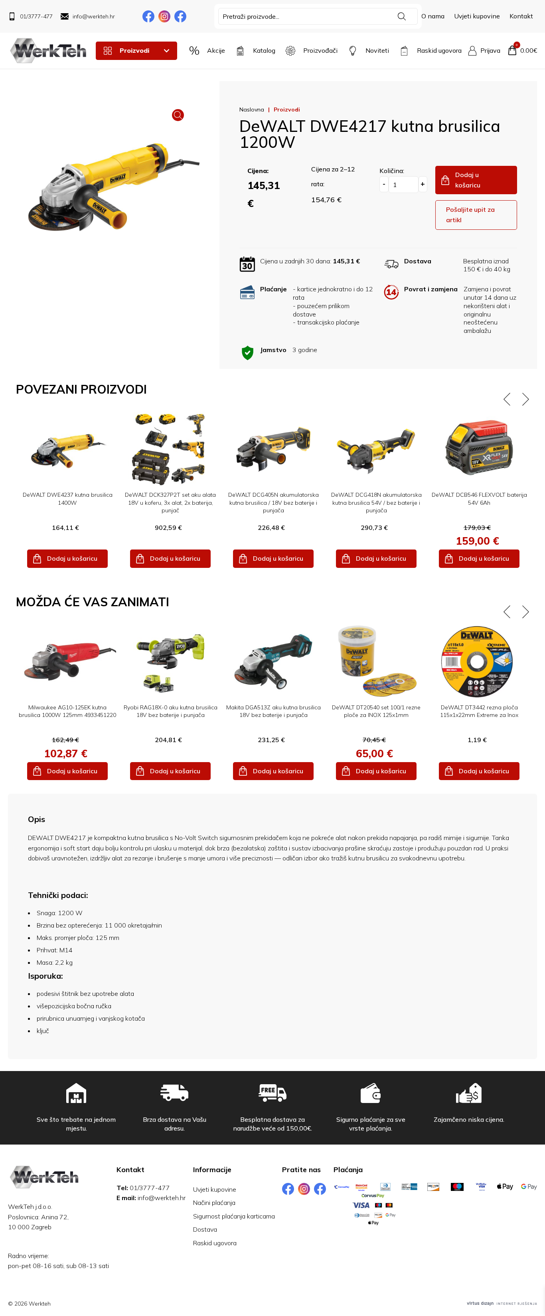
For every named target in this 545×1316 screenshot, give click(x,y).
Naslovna (251, 109)
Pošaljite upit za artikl (470, 214)
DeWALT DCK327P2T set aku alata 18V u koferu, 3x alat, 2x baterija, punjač (170, 502)
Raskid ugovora (215, 1243)
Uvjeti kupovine (477, 16)
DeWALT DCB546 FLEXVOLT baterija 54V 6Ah (479, 498)
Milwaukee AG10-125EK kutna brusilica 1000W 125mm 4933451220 (67, 711)
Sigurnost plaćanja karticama (234, 1216)
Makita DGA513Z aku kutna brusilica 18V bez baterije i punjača (273, 711)
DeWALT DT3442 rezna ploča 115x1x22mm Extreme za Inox (479, 711)
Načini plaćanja (214, 1202)
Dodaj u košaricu (467, 180)
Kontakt (521, 16)
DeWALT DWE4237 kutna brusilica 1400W (68, 498)
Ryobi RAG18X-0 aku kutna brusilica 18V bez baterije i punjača (170, 711)
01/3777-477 (150, 1188)
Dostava (205, 1229)
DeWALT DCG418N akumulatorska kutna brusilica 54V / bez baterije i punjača (376, 502)
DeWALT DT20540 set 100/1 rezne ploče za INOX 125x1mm (376, 711)
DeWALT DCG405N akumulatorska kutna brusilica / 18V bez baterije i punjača (273, 502)
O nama (432, 16)
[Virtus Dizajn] (502, 1303)
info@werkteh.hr (162, 1198)
